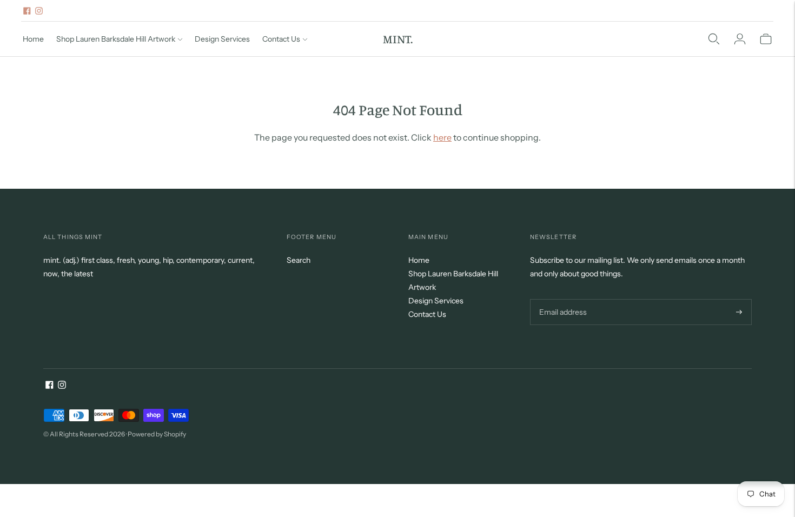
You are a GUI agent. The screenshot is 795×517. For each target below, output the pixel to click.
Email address (561, 299)
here (442, 137)
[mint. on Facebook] (27, 11)
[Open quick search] (713, 39)
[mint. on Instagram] (39, 11)
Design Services (222, 39)
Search (298, 260)
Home (33, 39)
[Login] (739, 39)
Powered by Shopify (157, 434)
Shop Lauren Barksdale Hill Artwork (115, 39)
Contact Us (281, 39)
